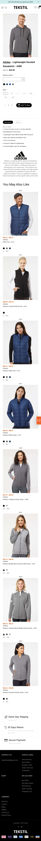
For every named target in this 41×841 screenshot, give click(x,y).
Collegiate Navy (7, 84)
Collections (26, 770)
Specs (18, 122)
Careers (4, 804)
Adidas (6, 62)
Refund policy (6, 815)
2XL (31, 93)
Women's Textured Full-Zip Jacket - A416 (15, 692)
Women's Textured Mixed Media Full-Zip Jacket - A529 (20, 628)
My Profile (25, 780)
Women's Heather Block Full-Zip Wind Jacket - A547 (19, 564)
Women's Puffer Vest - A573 (11, 370)
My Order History (27, 783)
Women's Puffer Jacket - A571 (12, 435)
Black (4, 84)
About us (4, 801)
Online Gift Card (27, 768)
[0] (39, 7)
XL (24, 93)
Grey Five (13, 84)
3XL (6, 97)
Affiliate (3, 809)
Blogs (3, 807)
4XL (13, 97)
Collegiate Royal (10, 84)
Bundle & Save (27, 765)
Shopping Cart (27, 791)
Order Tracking (27, 789)
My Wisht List (26, 786)
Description (8, 122)
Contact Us (5, 812)
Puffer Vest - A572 (8, 242)
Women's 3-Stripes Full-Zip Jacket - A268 (15, 499)
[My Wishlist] (35, 8)
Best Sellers (26, 762)
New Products (26, 759)
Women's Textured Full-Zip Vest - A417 (15, 306)
